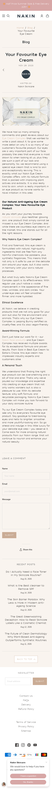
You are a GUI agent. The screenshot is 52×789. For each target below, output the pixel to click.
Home (20, 27)
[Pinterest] (29, 745)
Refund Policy (26, 709)
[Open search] (8, 15)
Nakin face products (14, 340)
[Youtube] (35, 745)
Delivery (26, 704)
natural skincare (11, 217)
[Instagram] (23, 745)
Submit (40, 681)
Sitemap (26, 730)
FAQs (26, 700)
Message (6, 499)
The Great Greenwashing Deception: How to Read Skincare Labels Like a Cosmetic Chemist (26, 620)
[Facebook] (17, 745)
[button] (26, 659)
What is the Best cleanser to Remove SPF (26, 587)
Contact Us (26, 695)
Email (4, 484)
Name (5, 468)
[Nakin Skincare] (26, 15)
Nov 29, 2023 (26, 65)
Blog (29, 27)
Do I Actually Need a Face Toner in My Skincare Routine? (26, 573)
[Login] (41, 15)
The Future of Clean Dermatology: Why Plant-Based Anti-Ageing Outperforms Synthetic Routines (26, 637)
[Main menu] (3, 15)
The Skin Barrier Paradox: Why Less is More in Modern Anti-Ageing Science (26, 603)
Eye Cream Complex (14, 138)
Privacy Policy (26, 726)
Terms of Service (26, 722)
